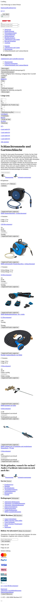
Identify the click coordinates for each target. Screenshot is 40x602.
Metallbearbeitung (9, 38)
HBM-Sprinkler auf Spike (8, 405)
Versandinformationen (10, 489)
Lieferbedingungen (10, 491)
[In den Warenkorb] (1, 324)
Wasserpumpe (8, 62)
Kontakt (6, 494)
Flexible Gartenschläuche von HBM (11, 355)
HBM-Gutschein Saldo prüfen (13, 520)
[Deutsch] (5, 16)
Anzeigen (4, 232)
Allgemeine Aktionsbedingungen (14, 505)
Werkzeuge (7, 29)
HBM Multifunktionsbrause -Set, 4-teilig (13, 314)
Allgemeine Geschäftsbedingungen (14, 503)
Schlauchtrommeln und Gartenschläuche (16, 65)
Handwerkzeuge (9, 31)
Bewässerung (8, 49)
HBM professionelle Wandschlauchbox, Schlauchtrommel (18, 264)
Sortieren (3, 185)
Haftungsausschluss (10, 508)
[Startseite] (6, 22)
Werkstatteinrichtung (10, 33)
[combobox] (9, 24)
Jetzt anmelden (5, 541)
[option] (7, 477)
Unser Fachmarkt (9, 522)
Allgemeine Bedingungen (12, 502)
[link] (7, 70)
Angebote (7, 43)
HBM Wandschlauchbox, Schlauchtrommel (13, 213)
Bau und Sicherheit (10, 41)
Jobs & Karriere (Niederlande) (13, 524)
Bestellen (7, 486)
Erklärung (17, 112)
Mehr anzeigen (5, 172)
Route (6, 525)
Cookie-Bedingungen (10, 510)
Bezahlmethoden (9, 488)
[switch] (1, 14)
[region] (20, 175)
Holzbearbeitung (9, 36)
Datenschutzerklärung (10, 507)
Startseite (7, 46)
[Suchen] (18, 26)
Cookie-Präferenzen (6, 594)
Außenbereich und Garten (12, 39)
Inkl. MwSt (6, 14)
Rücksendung (8, 493)
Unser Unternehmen (10, 519)
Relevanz (12, 184)
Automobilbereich (9, 34)
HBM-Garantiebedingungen (12, 512)
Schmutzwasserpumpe (11, 63)
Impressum (4, 8)
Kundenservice (11, 8)
